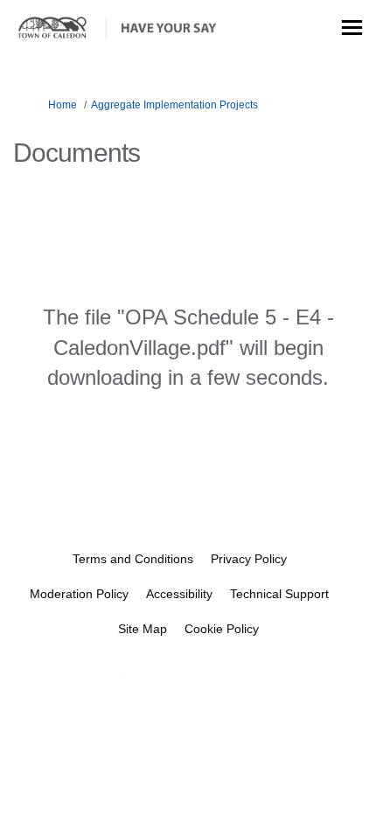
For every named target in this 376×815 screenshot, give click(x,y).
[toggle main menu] (352, 27)
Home (62, 105)
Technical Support (279, 594)
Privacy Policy (249, 559)
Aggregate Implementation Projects (174, 105)
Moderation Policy (79, 594)
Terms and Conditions (133, 559)
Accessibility (179, 594)
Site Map (142, 629)
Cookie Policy (222, 629)
